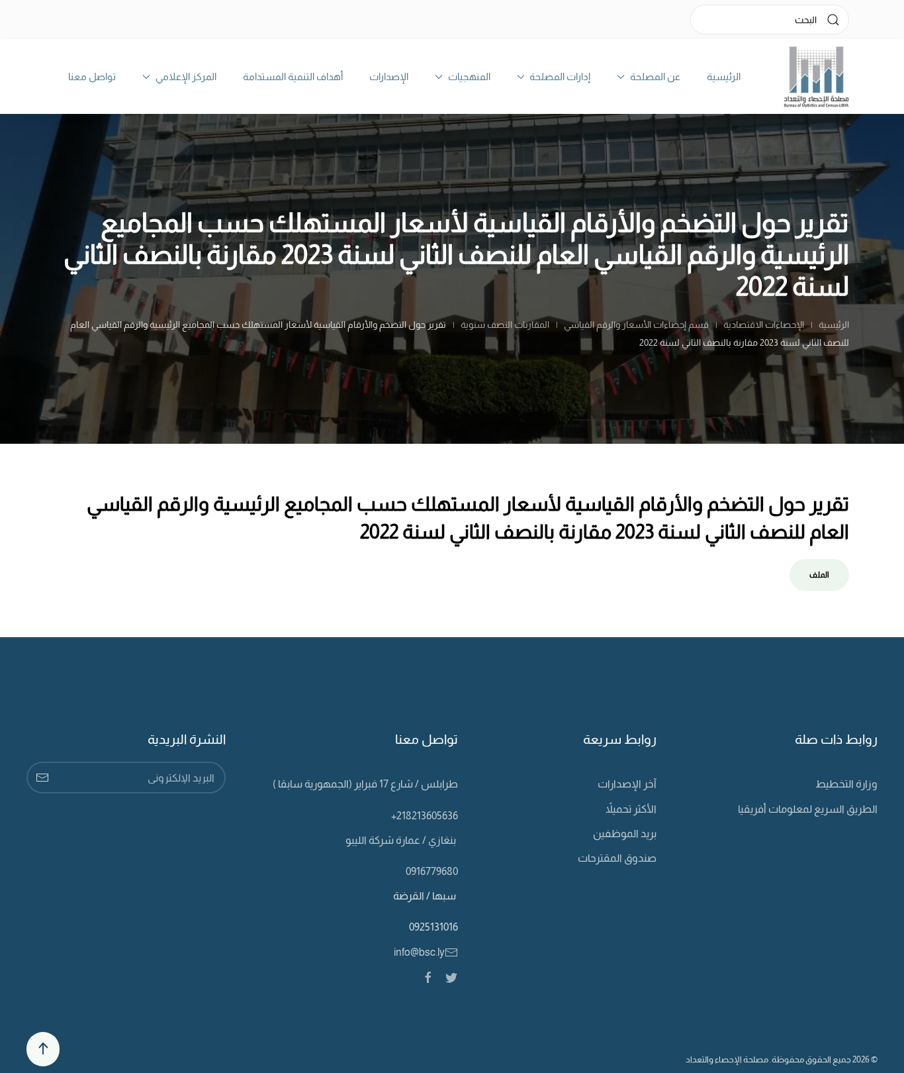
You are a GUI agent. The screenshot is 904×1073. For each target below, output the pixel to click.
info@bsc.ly (419, 952)
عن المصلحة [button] (655, 76)
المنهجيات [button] (469, 76)
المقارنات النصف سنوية (505, 324)
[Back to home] (816, 76)
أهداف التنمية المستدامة (293, 76)
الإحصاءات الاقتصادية (763, 324)
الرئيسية (724, 76)
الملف (819, 575)
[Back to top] (43, 1049)
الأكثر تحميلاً (631, 809)
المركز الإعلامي (186, 76)
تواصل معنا (92, 76)
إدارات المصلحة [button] (559, 76)
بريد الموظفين (624, 833)
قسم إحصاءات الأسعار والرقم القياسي (636, 324)
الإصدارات (388, 76)
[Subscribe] (42, 777)
